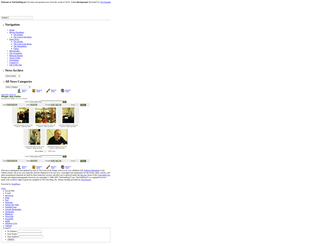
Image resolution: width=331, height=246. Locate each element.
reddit (7, 221)
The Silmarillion (20, 46)
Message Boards (16, 55)
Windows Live (11, 223)
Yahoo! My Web (12, 205)
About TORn (14, 58)
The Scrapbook (15, 53)
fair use (83, 175)
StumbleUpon (11, 207)
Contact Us (13, 62)
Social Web (9, 191)
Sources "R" (12, 94)
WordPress (15, 184)
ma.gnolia (9, 219)
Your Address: (13, 237)
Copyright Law (104, 175)
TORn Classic (5, 94)
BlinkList (9, 214)
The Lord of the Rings (22, 37)
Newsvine (9, 216)
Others (16, 49)
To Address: (12, 231)
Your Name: (12, 234)
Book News (14, 39)
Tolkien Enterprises (92, 170)
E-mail (8, 193)
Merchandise (14, 51)
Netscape (9, 202)
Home (11, 30)
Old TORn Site (15, 65)
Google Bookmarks (13, 209)
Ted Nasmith (105, 2)
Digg (7, 198)
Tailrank (8, 226)
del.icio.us (9, 195)
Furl (7, 200)
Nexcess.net (86, 180)
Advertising (14, 60)
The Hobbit (18, 35)
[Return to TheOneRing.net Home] (40, 15)
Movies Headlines (16, 32)
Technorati (9, 212)
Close (3, 188)
